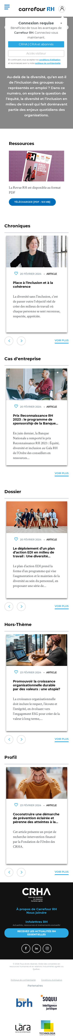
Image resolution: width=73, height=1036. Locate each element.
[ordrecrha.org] (36, 895)
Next (21, 340)
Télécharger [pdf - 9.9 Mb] (32, 201)
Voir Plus (62, 340)
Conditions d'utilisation (51, 980)
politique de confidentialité (47, 63)
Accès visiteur (36, 53)
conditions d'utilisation (49, 59)
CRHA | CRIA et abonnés (36, 44)
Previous (8, 340)
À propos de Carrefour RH (36, 909)
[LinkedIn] (36, 948)
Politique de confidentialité (23, 980)
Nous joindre (36, 912)
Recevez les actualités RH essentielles (36, 933)
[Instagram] (47, 948)
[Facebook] (25, 948)
